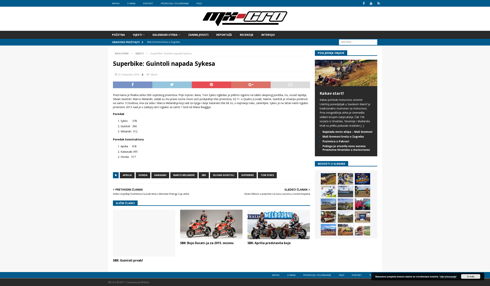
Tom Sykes (267, 175)
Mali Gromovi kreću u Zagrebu (343, 136)
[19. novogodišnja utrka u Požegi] (345, 204)
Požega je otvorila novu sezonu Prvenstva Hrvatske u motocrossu (346, 147)
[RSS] (378, 3)
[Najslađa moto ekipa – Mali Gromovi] (345, 179)
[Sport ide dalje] (362, 191)
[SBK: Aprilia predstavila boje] (278, 224)
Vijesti (137, 35)
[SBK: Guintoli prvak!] (144, 233)
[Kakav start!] (346, 84)
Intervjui (268, 35)
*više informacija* (448, 276)
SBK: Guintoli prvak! (128, 260)
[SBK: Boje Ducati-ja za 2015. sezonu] (211, 224)
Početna (118, 35)
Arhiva (115, 3)
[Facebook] (363, 3)
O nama (131, 3)
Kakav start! (332, 93)
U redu (470, 276)
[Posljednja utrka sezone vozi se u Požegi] (345, 229)
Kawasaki (160, 175)
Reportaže (224, 35)
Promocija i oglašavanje (175, 3)
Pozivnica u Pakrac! (336, 141)
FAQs (199, 3)
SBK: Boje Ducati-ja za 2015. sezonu (207, 243)
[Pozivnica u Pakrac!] (328, 191)
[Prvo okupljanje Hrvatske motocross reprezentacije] (345, 217)
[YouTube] (371, 3)
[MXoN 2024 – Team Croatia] (362, 204)
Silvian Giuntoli (223, 175)
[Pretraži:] (358, 42)
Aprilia (127, 175)
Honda (143, 175)
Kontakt (148, 3)
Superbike (247, 175)
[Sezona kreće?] (328, 204)
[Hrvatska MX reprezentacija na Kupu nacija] (328, 217)
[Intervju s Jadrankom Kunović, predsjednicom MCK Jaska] (362, 229)
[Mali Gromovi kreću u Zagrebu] (362, 179)
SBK (204, 175)
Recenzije (246, 35)
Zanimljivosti (198, 35)
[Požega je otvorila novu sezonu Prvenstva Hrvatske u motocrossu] (345, 191)
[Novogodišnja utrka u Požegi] (328, 229)
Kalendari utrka (165, 35)
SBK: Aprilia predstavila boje (269, 243)
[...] (362, 125)
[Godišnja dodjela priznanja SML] (362, 217)
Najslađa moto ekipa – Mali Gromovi (347, 132)
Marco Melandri (184, 175)
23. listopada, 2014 (128, 74)
